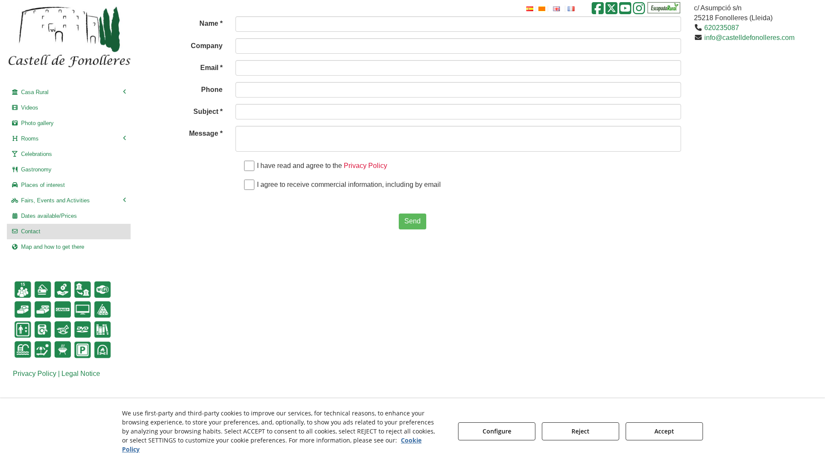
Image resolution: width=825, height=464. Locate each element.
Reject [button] (580, 431)
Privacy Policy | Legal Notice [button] (56, 373)
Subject (208, 111)
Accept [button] (664, 431)
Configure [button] (497, 431)
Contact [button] (29, 231)
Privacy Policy (365, 165)
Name (211, 23)
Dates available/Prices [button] (48, 216)
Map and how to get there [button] (51, 247)
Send (412, 221)
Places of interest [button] (42, 185)
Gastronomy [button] (35, 169)
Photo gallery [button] (36, 123)
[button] (598, 11)
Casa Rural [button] (34, 92)
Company (207, 45)
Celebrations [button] (35, 154)
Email (211, 67)
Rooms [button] (29, 138)
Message (206, 133)
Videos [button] (28, 107)
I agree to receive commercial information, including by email (349, 184)
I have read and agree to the (322, 165)
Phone (212, 89)
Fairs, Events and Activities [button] (54, 200)
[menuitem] (69, 92)
